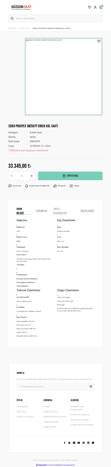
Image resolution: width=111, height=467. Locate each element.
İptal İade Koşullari (80, 420)
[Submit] (91, 386)
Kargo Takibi (50, 427)
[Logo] (21, 7)
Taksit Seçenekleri (60, 211)
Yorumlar (41, 211)
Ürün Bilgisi (20, 211)
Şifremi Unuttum (25, 416)
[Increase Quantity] (32, 176)
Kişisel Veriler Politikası (82, 425)
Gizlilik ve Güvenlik (80, 414)
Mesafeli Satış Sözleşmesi (77, 408)
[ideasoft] (41, 465)
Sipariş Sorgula (51, 422)
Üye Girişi (21, 411)
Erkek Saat (36, 132)
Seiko (33, 137)
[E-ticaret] (55, 465)
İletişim (47, 406)
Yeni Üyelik (22, 406)
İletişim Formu (51, 411)
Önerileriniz (87, 211)
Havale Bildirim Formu (55, 416)
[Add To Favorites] (99, 41)
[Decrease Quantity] (11, 176)
